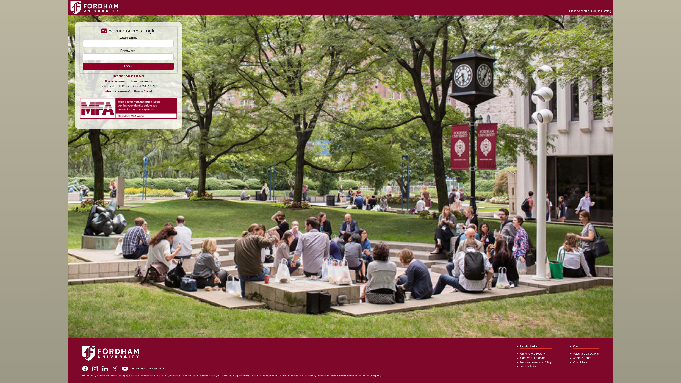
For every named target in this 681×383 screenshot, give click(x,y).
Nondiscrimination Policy (536, 362)
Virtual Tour (580, 362)
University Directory (532, 353)
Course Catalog (601, 11)
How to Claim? (143, 91)
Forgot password (141, 81)
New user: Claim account (128, 75)
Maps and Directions (586, 353)
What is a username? (118, 91)
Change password (116, 81)
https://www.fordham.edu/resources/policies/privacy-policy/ (353, 375)
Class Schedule (579, 11)
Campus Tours (582, 357)
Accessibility (528, 366)
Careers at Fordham (532, 357)
